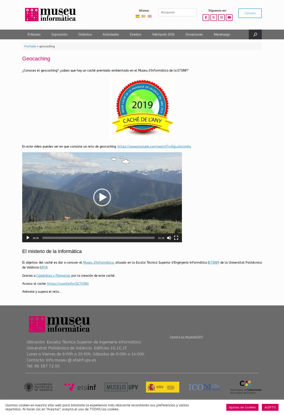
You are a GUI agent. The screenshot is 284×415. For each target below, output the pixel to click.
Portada (30, 46)
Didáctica (85, 34)
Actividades (111, 34)
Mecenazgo (222, 34)
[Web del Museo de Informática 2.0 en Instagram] (221, 17)
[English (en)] (150, 16)
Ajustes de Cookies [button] (242, 407)
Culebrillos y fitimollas (53, 276)
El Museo (34, 34)
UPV (43, 267)
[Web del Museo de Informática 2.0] (50, 14)
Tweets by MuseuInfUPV (186, 337)
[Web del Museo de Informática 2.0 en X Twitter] (213, 17)
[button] (255, 34)
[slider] (98, 238)
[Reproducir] (28, 238)
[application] (102, 197)
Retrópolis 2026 (163, 34)
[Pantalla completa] (176, 238)
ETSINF (213, 263)
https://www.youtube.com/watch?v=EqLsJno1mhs (154, 146)
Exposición (59, 34)
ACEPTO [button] (270, 407)
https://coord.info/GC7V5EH (68, 284)
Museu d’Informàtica (98, 263)
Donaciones (194, 34)
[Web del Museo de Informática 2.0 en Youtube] (229, 17)
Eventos (135, 34)
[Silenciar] (169, 238)
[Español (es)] (138, 16)
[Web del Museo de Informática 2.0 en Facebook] (206, 17)
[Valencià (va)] (144, 16)
